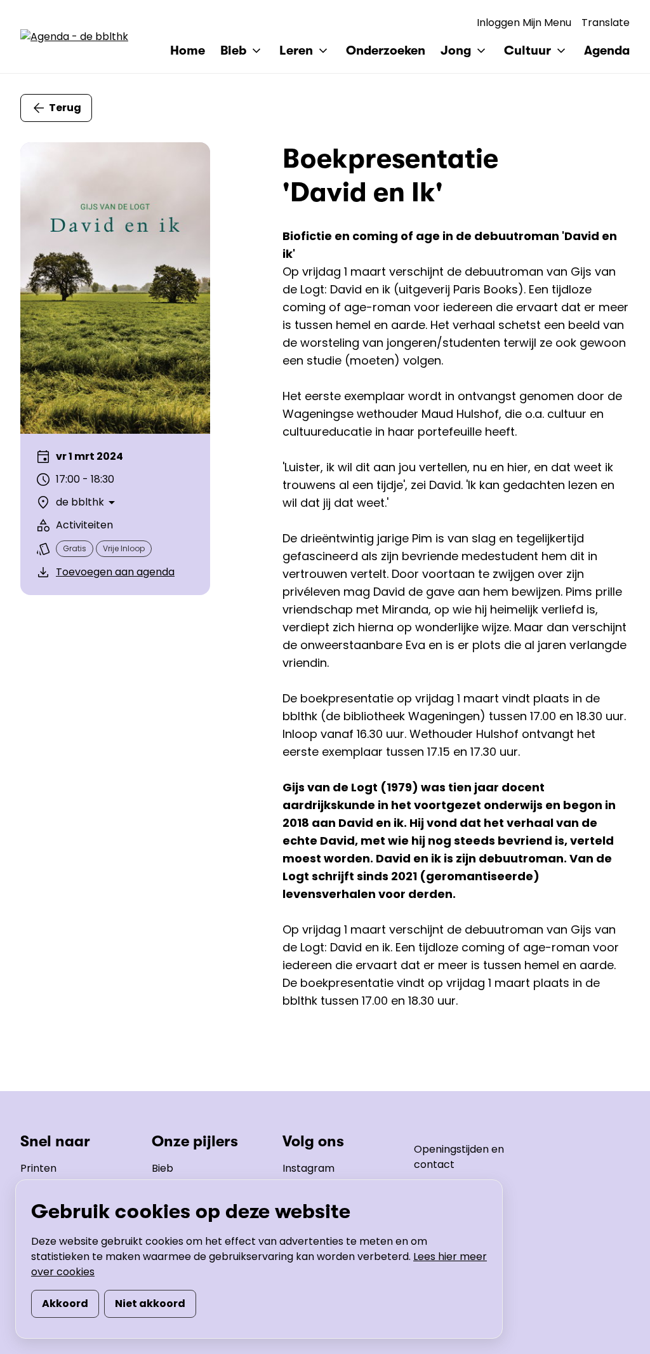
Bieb (162, 1168)
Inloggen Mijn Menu (524, 22)
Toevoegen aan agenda (115, 572)
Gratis (74, 548)
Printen (38, 1168)
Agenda (607, 50)
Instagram (308, 1168)
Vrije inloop (124, 548)
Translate (605, 22)
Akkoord (65, 1303)
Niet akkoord (150, 1303)
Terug (65, 107)
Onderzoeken (385, 50)
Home (187, 50)
